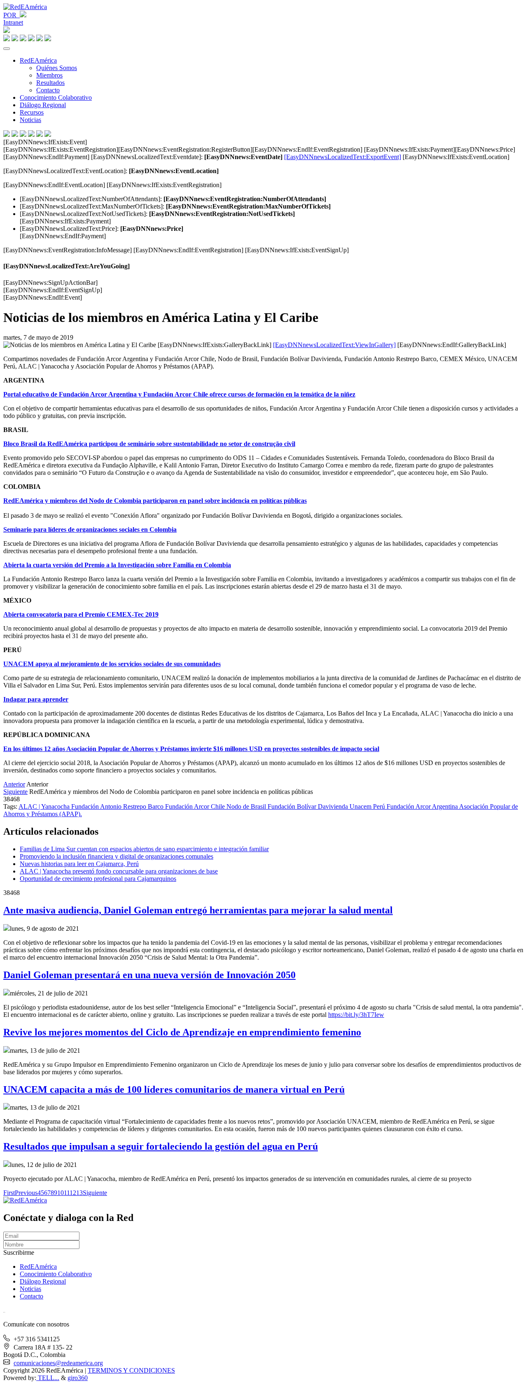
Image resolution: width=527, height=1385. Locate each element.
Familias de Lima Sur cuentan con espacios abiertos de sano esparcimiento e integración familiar (144, 848)
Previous (26, 1192)
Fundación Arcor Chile (195, 806)
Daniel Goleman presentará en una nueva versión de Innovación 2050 (149, 975)
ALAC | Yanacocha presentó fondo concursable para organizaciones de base (119, 871)
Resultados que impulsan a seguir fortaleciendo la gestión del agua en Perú (160, 1146)
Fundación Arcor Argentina (423, 806)
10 (60, 1192)
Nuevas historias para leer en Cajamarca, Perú (79, 863)
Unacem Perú (368, 806)
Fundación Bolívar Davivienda (309, 806)
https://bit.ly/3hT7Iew (356, 1014)
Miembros (49, 75)
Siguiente (15, 791)
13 (79, 1192)
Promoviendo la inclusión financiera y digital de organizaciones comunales (116, 856)
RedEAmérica (38, 60)
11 (67, 1192)
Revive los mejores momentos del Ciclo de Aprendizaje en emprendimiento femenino (182, 1032)
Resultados (50, 82)
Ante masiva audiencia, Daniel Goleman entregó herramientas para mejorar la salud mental (198, 910)
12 (73, 1192)
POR (11, 15)
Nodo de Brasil (247, 806)
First (9, 1192)
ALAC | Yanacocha (45, 806)
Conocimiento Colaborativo (56, 97)
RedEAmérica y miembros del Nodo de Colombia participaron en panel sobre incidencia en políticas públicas (155, 500)
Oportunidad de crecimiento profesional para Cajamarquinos (98, 878)
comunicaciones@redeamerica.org (58, 1362)
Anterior (14, 784)
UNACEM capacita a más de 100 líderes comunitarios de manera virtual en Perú (174, 1089)
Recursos (32, 112)
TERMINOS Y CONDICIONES (131, 1370)
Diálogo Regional (43, 104)
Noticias (30, 119)
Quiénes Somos (56, 67)
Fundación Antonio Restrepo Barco (118, 806)
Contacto (48, 90)
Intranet (13, 22)
